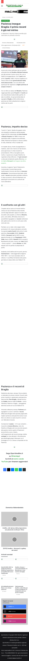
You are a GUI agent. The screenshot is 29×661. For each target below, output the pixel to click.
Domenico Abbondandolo (8, 42)
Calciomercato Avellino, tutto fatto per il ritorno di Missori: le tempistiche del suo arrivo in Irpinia (21, 589)
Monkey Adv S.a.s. (14, 640)
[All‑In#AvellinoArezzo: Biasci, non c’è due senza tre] (7, 581)
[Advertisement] (14, 489)
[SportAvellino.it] (14, 5)
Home (3, 17)
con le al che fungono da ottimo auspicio (14, 161)
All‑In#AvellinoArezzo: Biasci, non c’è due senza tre (7, 588)
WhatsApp (15, 456)
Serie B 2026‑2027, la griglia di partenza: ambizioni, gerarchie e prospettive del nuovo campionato (7, 570)
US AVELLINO (9, 17)
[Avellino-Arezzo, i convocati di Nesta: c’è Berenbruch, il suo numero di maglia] (21, 562)
